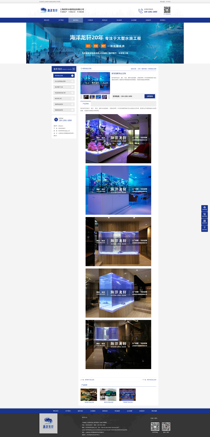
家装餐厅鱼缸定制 (89, 379)
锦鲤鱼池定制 (59, 110)
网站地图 (162, 1)
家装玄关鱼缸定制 (108, 402)
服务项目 (75, 20)
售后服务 (119, 20)
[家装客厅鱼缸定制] (88, 394)
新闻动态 (104, 20)
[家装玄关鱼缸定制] (108, 394)
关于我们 (168, 1)
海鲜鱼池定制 (59, 104)
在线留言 (148, 20)
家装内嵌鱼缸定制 (151, 379)
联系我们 (162, 20)
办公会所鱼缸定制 (60, 81)
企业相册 (133, 20)
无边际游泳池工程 (60, 92)
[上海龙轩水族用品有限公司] (65, 10)
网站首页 (46, 20)
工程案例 (90, 20)
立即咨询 (150, 96)
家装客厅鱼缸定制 (89, 402)
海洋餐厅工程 (59, 87)
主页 (139, 68)
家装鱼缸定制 (59, 75)
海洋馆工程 (58, 98)
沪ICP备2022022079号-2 (93, 434)
